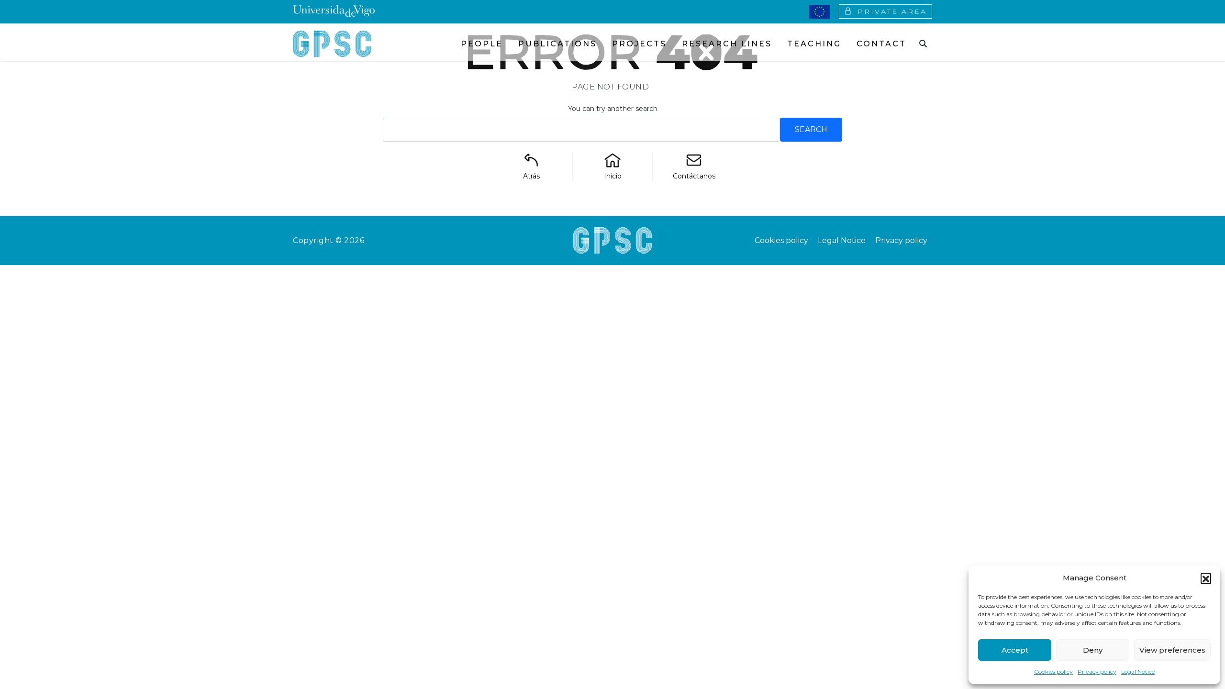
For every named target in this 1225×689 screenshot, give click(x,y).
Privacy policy (1097, 671)
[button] (1206, 578)
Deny (1092, 650)
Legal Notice (1138, 671)
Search (811, 129)
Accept (1015, 650)
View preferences (1172, 650)
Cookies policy (1053, 671)
